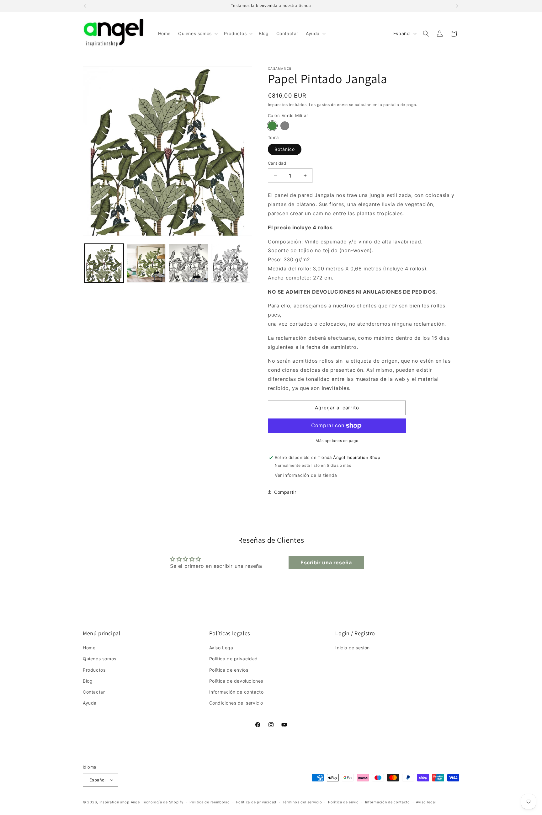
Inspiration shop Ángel (120, 802)
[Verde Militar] (272, 125)
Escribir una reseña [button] (326, 562)
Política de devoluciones (236, 681)
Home (89, 647)
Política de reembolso (209, 802)
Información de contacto (236, 692)
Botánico (284, 149)
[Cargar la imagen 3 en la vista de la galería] (188, 263)
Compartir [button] (285, 492)
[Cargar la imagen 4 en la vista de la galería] (230, 263)
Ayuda (90, 703)
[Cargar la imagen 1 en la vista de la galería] (104, 263)
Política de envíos (228, 670)
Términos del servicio (302, 802)
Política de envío (343, 802)
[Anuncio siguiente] (457, 6)
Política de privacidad (233, 659)
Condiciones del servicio (236, 703)
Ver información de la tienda (306, 475)
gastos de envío (332, 104)
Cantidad (277, 163)
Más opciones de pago (337, 440)
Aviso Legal (222, 647)
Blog (88, 681)
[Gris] (284, 125)
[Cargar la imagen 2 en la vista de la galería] (146, 263)
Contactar (94, 692)
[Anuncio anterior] (85, 6)
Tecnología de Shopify (162, 802)
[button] (197, 33)
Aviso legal (426, 802)
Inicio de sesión (352, 647)
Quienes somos (99, 659)
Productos (94, 670)
